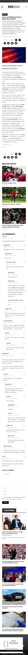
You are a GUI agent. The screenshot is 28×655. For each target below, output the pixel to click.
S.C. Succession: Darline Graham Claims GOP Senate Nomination (12, 584)
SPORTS (4, 14)
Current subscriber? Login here (11, 650)
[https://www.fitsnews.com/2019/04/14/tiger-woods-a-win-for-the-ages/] (14, 195)
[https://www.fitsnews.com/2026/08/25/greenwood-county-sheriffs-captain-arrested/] (14, 597)
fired (8, 130)
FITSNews (6, 36)
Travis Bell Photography (6, 144)
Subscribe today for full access (11, 648)
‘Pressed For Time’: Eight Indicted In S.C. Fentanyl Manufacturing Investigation (13, 630)
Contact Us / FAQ (5, 653)
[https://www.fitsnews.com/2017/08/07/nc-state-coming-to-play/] (14, 174)
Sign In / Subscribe (24, 1)
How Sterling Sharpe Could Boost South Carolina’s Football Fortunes (13, 562)
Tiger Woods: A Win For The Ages (11, 204)
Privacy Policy (22, 653)
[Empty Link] (24, 510)
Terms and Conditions (14, 653)
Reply (24, 236)
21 (17, 36)
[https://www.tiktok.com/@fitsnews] (24, 645)
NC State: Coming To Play (9, 183)
